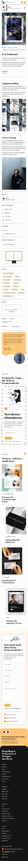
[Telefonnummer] (25, 2)
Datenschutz (17, 441)
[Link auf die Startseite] (4, 7)
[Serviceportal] (22, 2)
